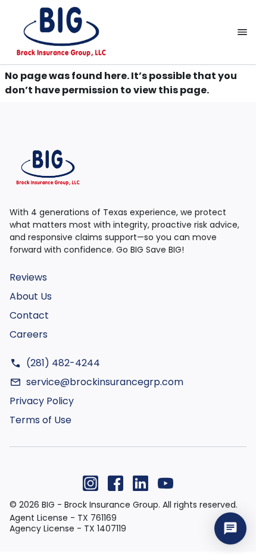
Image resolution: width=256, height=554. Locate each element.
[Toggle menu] (242, 32)
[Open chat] (230, 528)
